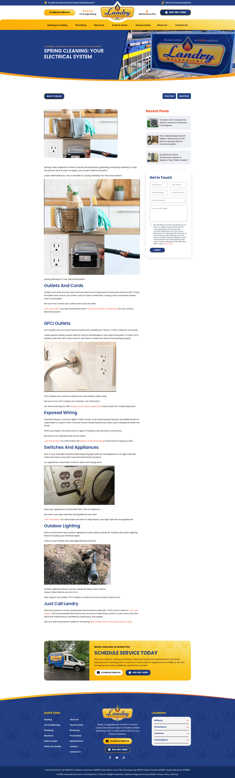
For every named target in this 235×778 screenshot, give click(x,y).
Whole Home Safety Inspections (102, 308)
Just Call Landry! (52, 308)
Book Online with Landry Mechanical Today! (111, 621)
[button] (171, 721)
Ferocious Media (148, 774)
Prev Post (169, 96)
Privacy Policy (168, 244)
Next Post (184, 96)
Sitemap (174, 774)
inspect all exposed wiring (91, 441)
